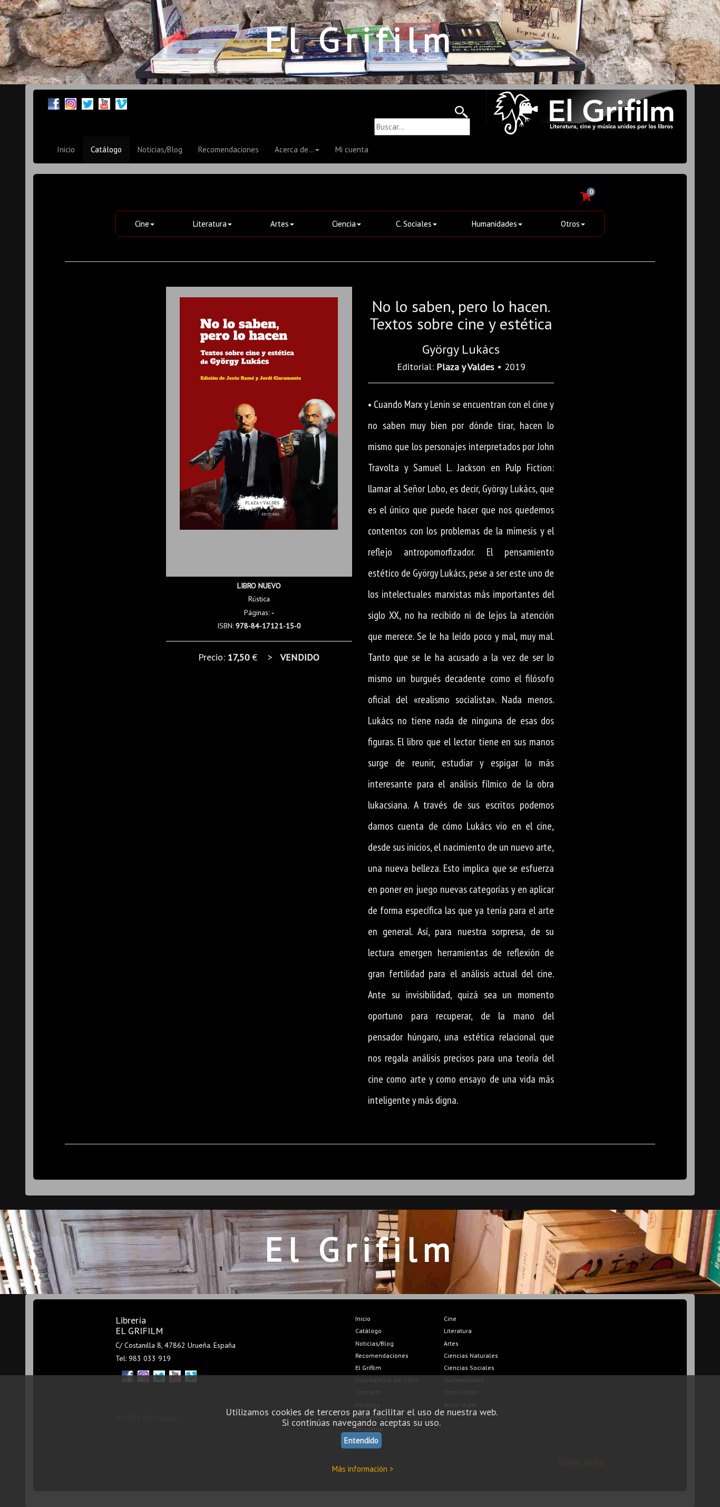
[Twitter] (87, 102)
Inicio (66, 149)
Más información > (363, 1469)
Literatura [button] (210, 224)
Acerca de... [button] (294, 149)
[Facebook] (54, 102)
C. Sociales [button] (414, 224)
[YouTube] (104, 102)
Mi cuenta (351, 149)
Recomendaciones (228, 149)
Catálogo (106, 149)
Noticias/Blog (160, 149)
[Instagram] (70, 102)
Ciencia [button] (344, 224)
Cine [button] (142, 224)
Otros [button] (570, 224)
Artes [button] (279, 224)
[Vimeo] (121, 102)
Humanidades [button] (494, 224)
